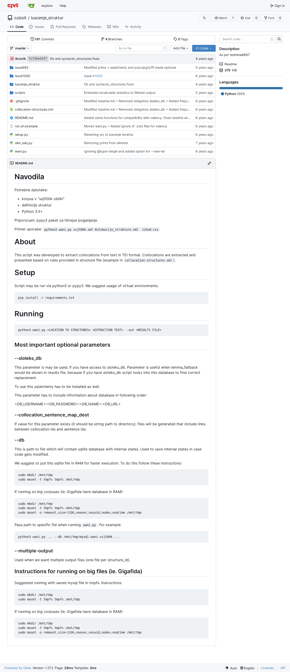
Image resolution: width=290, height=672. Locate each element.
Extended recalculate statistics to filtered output (119, 92)
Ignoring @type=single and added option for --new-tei (124, 151)
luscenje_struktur (47, 18)
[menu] (231, 668)
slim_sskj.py (23, 143)
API (282, 668)
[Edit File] (209, 163)
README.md (24, 118)
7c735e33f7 (38, 58)
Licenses (267, 668)
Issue (88, 76)
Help (63, 5)
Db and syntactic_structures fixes (74, 58)
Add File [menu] (179, 48)
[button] (221, 18)
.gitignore (22, 101)
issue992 (21, 67)
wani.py (21, 151)
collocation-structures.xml (34, 109)
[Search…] (279, 39)
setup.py (21, 134)
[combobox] (141, 48)
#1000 (97, 76)
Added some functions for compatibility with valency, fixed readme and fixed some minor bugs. (154, 118)
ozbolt (20, 18)
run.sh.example (26, 126)
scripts (20, 92)
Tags (183, 39)
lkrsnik (20, 58)
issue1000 (22, 76)
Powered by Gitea (18, 668)
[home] (13, 5)
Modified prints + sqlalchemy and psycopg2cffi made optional (130, 67)
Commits (44, 39)
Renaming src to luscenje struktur (108, 134)
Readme (231, 64)
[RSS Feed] (204, 18)
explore (47, 5)
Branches (113, 39)
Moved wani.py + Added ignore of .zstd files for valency (125, 126)
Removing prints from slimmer (106, 143)
